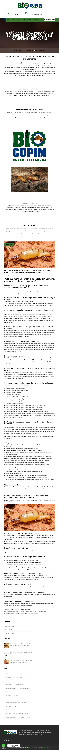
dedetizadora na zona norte (11, 695)
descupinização (8, 684)
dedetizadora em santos (24, 717)
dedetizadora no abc (24, 688)
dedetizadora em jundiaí (10, 717)
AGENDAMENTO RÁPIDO (49, 20)
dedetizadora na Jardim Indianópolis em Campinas (16, 702)
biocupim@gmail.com (37, 14)
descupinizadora (19, 684)
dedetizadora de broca (10, 673)
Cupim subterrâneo (28, 50)
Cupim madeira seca (40, 50)
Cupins (18, 20)
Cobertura (30, 20)
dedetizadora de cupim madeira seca (13, 677)
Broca (20, 50)
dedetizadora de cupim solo (25, 673)
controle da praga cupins (10, 688)
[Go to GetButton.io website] (3, 748)
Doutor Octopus (45, 747)
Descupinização (8, 629)
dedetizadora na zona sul (10, 699)
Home (7, 20)
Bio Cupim (13, 20)
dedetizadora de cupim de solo (12, 681)
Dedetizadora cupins (9, 626)
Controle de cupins (9, 633)
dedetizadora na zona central (11, 692)
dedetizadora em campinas (11, 710)
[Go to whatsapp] (3, 746)
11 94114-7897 (16, 14)
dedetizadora (25, 681)
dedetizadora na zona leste (11, 706)
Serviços (24, 20)
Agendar (36, 20)
